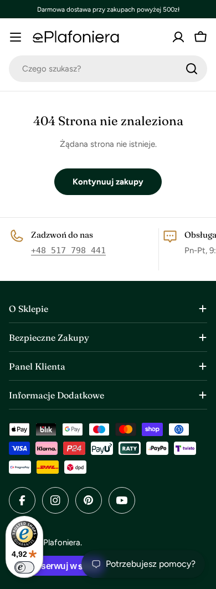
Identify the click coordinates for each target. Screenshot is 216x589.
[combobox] (108, 68)
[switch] (24, 567)
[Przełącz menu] (15, 37)
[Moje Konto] (178, 37)
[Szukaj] (191, 68)
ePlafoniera (59, 542)
